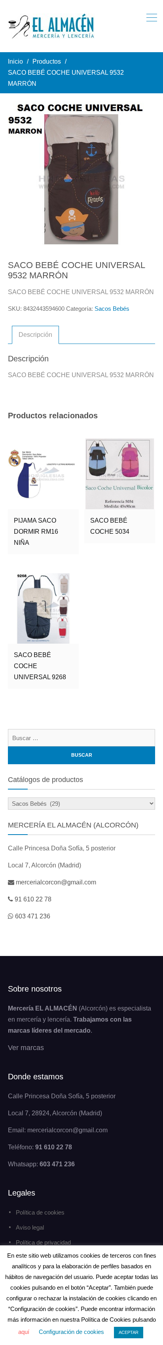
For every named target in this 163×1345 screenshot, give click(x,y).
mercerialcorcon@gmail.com (56, 882)
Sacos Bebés (112, 308)
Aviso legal (30, 1227)
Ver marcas (26, 1048)
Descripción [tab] (35, 334)
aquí (23, 1331)
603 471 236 (32, 916)
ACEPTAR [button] (128, 1332)
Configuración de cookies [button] (71, 1331)
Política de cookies (40, 1212)
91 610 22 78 (33, 899)
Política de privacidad (43, 1242)
